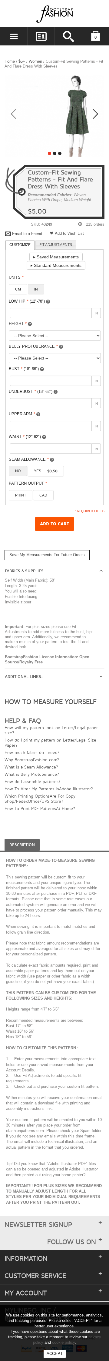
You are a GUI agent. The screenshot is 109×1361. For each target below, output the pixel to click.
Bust (24, 369)
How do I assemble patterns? (33, 781)
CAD (43, 495)
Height (18, 323)
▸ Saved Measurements (56, 256)
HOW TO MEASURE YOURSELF (51, 701)
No (18, 471)
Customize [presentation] (20, 245)
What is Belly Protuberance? (32, 774)
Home (10, 61)
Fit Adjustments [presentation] (55, 245)
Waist (25, 436)
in (36, 289)
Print (20, 495)
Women (35, 61)
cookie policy (63, 1342)
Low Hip (27, 301)
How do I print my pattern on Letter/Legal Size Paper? (50, 742)
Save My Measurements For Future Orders (47, 555)
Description (22, 845)
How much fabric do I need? (32, 752)
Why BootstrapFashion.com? (32, 759)
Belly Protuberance (33, 346)
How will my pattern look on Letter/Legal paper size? (51, 730)
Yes (46, 471)
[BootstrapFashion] (36, 14)
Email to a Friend (27, 233)
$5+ (21, 61)
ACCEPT (55, 1353)
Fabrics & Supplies (24, 571)
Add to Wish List (69, 233)
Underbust (30, 391)
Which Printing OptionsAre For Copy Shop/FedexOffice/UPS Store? (40, 798)
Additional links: (24, 677)
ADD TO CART (54, 524)
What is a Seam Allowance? (31, 766)
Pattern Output (28, 483)
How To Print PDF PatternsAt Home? (40, 808)
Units (16, 277)
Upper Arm (22, 414)
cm (18, 289)
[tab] (20, 245)
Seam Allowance (29, 459)
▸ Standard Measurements (56, 265)
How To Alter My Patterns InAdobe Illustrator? (49, 788)
